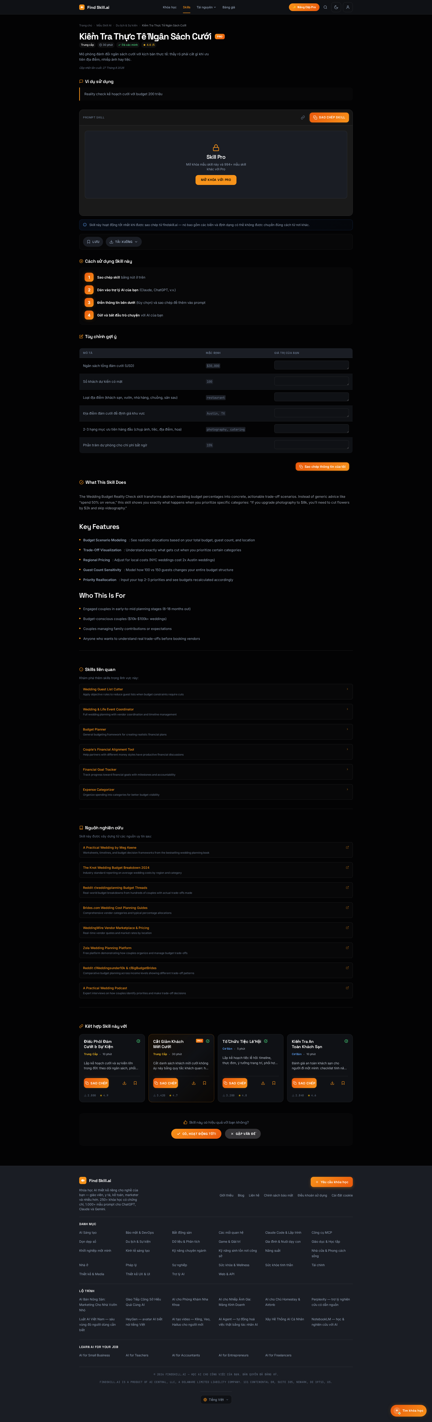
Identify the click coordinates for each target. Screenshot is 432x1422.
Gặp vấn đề (245, 1134)
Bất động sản (182, 1232)
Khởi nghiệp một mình (95, 1250)
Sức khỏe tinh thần (279, 1265)
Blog (241, 1195)
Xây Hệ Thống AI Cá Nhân (284, 1319)
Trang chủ (85, 25)
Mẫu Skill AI (104, 25)
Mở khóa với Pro (216, 180)
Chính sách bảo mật (278, 1195)
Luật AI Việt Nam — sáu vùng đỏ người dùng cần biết (97, 1324)
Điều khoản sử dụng (312, 1195)
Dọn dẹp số (87, 1241)
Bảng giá (229, 7)
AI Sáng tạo (88, 1232)
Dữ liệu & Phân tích (186, 1241)
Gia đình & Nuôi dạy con (283, 1241)
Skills (186, 7)
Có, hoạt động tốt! (199, 1134)
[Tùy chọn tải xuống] (124, 1083)
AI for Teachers (137, 1355)
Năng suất (273, 1250)
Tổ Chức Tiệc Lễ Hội (242, 1041)
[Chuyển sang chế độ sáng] (336, 7)
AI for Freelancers (278, 1355)
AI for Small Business (94, 1355)
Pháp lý (131, 1265)
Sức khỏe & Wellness (234, 1265)
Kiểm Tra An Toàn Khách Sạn (307, 1044)
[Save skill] (135, 1083)
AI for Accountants (186, 1355)
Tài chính (318, 1265)
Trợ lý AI (178, 1274)
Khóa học (170, 7)
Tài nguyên (205, 7)
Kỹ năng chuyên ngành (189, 1250)
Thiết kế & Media (91, 1274)
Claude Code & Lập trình (283, 1232)
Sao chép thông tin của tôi (325, 466)
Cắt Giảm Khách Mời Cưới (168, 1044)
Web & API (226, 1274)
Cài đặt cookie (342, 1195)
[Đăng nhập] (348, 7)
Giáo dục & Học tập (326, 1241)
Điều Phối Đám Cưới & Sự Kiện (98, 1044)
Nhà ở (83, 1265)
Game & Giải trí (229, 1241)
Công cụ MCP (322, 1232)
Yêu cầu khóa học (334, 1182)
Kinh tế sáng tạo (138, 1250)
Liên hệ (254, 1195)
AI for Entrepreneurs (233, 1355)
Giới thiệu (226, 1195)
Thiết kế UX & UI (138, 1274)
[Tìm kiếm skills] (325, 7)
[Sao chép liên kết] (303, 117)
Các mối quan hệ (231, 1232)
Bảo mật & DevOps (140, 1232)
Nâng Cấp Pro (304, 7)
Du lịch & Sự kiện (126, 25)
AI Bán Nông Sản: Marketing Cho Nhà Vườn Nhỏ (98, 1304)
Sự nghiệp (179, 1265)
